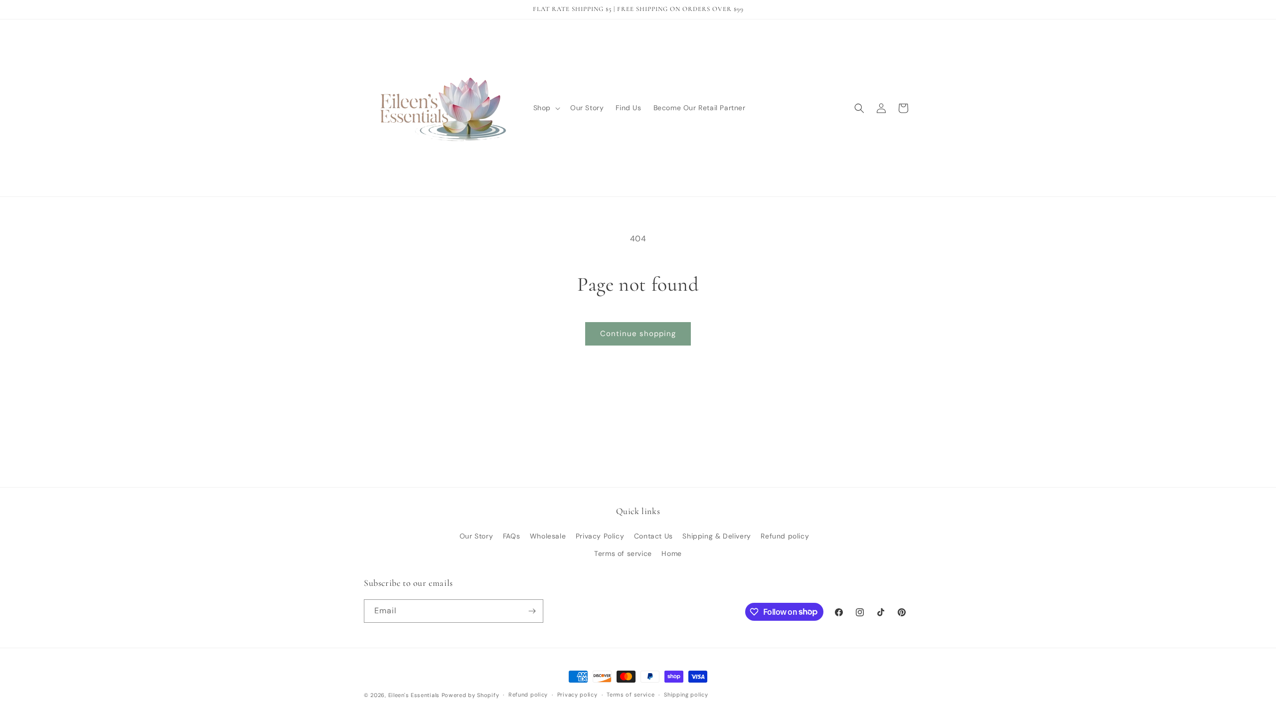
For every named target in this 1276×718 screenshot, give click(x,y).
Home (671, 553)
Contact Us (653, 536)
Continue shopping (638, 334)
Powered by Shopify (470, 695)
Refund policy (785, 536)
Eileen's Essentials (414, 695)
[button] (545, 107)
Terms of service (623, 553)
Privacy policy (577, 694)
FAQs (511, 536)
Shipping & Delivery (716, 536)
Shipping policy (686, 694)
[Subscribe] (532, 611)
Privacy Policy (600, 536)
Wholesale (548, 536)
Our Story (476, 536)
